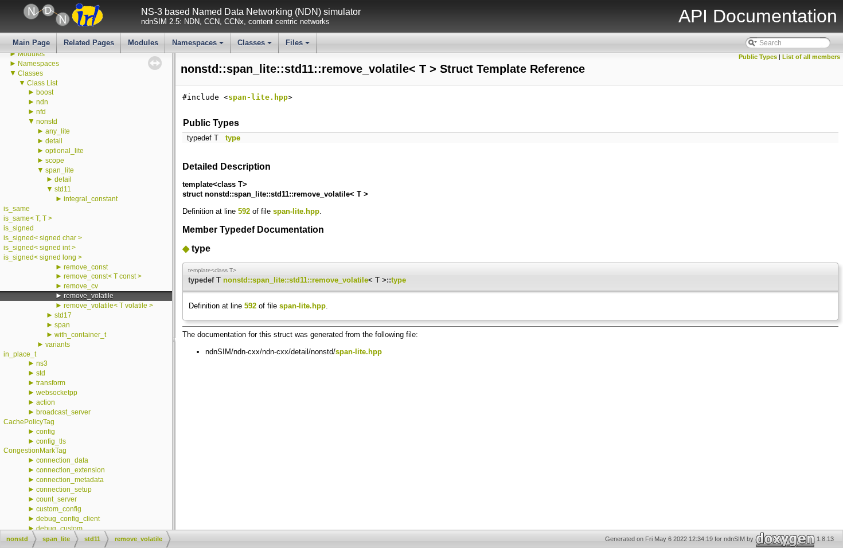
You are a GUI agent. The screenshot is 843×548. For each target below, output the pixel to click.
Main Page (31, 42)
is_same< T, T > (27, 218)
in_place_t (19, 354)
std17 (63, 315)
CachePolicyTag (28, 422)
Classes (255, 45)
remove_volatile (89, 296)
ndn (42, 102)
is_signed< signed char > (42, 238)
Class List (42, 83)
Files (298, 45)
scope (54, 160)
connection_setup (64, 490)
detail (54, 141)
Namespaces (198, 45)
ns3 (42, 363)
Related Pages (89, 42)
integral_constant (91, 199)
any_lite (57, 131)
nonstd (46, 122)
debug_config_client (68, 519)
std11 (62, 189)
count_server (56, 499)
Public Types (758, 56)
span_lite (59, 170)
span (62, 325)
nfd (41, 112)
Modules (143, 42)
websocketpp (56, 393)
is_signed (18, 228)
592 (244, 211)
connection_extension (70, 470)
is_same (16, 209)
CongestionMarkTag (35, 451)
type (232, 138)
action (45, 402)
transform (50, 383)
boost (44, 92)
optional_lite (64, 151)
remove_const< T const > (103, 276)
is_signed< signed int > (39, 248)
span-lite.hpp (258, 97)
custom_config (58, 509)
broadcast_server (63, 412)
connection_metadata (70, 480)
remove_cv (81, 286)
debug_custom (59, 528)
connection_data (62, 460)
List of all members (811, 56)
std (40, 373)
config (45, 432)
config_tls (51, 441)
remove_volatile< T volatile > (108, 306)
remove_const (86, 267)
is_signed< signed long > (42, 257)
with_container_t (80, 335)
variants (57, 344)
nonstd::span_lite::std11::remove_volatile (295, 280)
